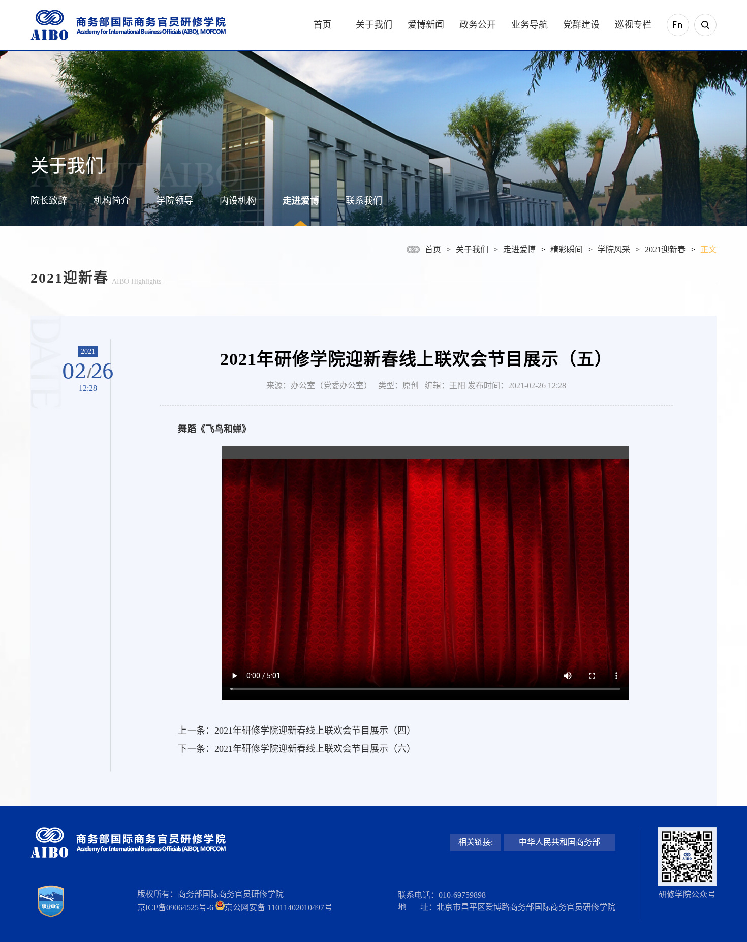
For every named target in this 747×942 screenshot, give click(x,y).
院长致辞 (48, 201)
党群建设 (581, 25)
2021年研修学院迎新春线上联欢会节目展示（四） (315, 730)
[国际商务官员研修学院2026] (128, 25)
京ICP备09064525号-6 (175, 907)
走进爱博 (301, 201)
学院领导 (175, 201)
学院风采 (614, 249)
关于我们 (374, 25)
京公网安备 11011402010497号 (278, 907)
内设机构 (238, 201)
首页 (322, 25)
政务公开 (477, 25)
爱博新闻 (426, 25)
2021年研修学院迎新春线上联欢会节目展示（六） (315, 749)
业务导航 (529, 25)
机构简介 (112, 201)
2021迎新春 (665, 249)
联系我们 (364, 201)
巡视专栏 (633, 25)
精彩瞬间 (566, 249)
